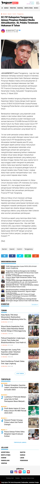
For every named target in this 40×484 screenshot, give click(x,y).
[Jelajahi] (37, 3)
